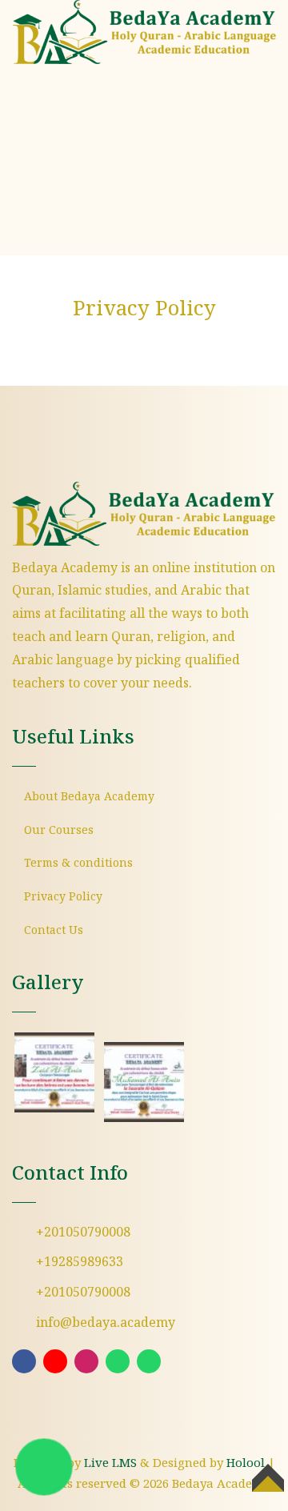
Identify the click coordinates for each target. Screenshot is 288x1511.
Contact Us (53, 931)
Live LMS (110, 1464)
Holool (245, 1464)
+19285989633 (79, 1262)
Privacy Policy (63, 897)
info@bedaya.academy (105, 1323)
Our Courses (59, 831)
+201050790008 (83, 1232)
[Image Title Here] (54, 1072)
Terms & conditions (78, 863)
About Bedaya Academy (89, 797)
